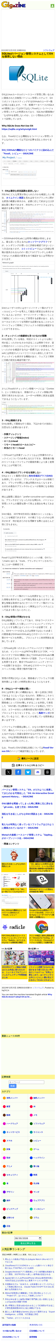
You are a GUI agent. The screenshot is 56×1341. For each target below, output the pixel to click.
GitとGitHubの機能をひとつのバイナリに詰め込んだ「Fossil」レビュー (14, 912)
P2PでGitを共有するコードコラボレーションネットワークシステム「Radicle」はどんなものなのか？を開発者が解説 (14, 939)
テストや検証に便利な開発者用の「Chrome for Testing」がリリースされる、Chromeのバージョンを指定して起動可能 (41, 939)
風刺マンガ (44, 713)
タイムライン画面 (15, 197)
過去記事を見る (28, 1243)
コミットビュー (29, 248)
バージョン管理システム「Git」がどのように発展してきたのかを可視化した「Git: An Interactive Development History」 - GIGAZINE (28, 793)
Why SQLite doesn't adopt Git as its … (27, 995)
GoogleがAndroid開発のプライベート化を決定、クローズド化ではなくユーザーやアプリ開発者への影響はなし (41, 913)
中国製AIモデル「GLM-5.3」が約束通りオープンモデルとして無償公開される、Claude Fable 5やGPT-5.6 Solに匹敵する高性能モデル (30, 1286)
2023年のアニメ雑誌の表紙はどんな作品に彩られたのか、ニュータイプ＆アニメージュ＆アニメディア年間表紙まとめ (14, 972)
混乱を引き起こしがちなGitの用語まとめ (13, 865)
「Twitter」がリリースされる (17, 1318)
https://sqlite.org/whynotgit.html (19, 129)
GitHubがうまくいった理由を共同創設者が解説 (41, 890)
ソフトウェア (49, 50)
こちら (39, 1255)
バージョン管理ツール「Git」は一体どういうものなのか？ (13, 890)
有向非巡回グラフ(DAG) (41, 475)
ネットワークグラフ (37, 241)
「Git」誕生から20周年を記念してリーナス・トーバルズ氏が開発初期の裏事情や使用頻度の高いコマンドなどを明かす (41, 867)
